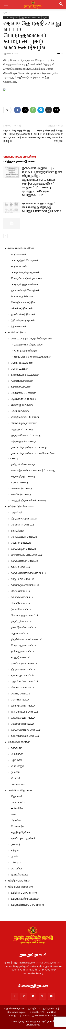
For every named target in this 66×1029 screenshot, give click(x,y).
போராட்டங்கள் (19, 369)
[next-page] (11, 236)
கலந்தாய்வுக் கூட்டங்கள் (25, 375)
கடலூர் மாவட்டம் (20, 657)
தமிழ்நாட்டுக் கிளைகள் (20, 507)
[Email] (56, 110)
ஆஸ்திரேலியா (20, 875)
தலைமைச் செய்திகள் (20, 248)
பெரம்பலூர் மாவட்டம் (23, 645)
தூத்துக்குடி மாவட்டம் (23, 718)
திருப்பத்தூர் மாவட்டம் (23, 549)
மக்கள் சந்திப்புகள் (22, 308)
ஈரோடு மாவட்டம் (20, 603)
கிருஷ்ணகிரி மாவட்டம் (24, 561)
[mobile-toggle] (5, 4)
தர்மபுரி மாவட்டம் (20, 567)
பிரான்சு (16, 820)
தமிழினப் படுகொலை (24, 893)
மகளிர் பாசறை (20, 411)
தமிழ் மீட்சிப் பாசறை (23, 464)
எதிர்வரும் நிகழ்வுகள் (27, 272)
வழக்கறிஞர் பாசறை (23, 476)
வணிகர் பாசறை (21, 494)
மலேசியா (17, 869)
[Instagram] (23, 996)
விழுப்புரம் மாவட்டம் (22, 579)
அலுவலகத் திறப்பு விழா (28, 345)
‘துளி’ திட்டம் (34, 1008)
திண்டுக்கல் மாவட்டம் (23, 627)
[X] (25, 110)
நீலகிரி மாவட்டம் (21, 609)
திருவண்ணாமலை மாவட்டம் (28, 573)
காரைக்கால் (18, 784)
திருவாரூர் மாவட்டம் (23, 669)
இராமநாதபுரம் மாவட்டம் (24, 712)
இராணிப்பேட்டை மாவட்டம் (26, 555)
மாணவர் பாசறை (21, 488)
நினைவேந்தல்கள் (22, 381)
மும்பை (15, 772)
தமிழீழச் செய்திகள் (18, 881)
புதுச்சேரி (16, 513)
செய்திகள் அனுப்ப (16, 1012)
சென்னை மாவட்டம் (22, 525)
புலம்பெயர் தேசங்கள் (20, 790)
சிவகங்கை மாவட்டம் (23, 688)
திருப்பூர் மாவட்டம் (21, 621)
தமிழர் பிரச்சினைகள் (20, 887)
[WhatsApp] (33, 110)
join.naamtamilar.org (33, 973)
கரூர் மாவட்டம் (19, 633)
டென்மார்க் (17, 826)
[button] (61, 4)
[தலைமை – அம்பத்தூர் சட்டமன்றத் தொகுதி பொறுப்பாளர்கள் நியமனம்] (11, 207)
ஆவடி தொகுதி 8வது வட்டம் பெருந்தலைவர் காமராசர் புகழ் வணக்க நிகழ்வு (48, 136)
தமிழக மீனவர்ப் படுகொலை (27, 905)
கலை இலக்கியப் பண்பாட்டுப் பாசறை (33, 470)
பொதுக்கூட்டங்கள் (22, 363)
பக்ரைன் (16, 863)
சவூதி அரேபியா (20, 832)
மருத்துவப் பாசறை (22, 429)
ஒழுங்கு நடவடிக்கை (26, 284)
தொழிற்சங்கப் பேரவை (25, 417)
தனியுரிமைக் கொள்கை (44, 1015)
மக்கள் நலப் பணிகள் (23, 393)
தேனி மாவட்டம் (20, 700)
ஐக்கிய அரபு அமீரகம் (23, 838)
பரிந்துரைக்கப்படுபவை (19, 161)
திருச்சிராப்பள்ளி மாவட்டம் (26, 639)
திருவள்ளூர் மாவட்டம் (30, 17)
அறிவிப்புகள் (19, 266)
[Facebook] (17, 110)
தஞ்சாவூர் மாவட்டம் (22, 676)
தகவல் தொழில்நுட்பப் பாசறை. (29, 447)
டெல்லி (15, 778)
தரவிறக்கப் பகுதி (51, 1008)
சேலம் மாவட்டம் (20, 591)
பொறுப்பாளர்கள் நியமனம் (27, 278)
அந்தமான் (17, 754)
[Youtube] (51, 996)
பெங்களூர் (17, 766)
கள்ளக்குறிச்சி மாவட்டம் (25, 585)
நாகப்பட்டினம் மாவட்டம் (24, 663)
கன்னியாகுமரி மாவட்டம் (25, 736)
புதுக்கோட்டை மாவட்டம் (24, 682)
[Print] (48, 110)
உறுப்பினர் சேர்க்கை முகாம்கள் (32, 357)
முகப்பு (6, 12)
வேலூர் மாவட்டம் (21, 543)
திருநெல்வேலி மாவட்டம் (25, 730)
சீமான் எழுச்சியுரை (22, 296)
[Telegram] (40, 110)
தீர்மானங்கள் (19, 327)
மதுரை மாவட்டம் (20, 694)
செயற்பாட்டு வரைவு (19, 1015)
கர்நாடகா (16, 748)
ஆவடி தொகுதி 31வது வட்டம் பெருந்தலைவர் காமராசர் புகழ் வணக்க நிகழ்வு (18, 136)
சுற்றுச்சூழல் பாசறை (23, 441)
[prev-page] (5, 236)
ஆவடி (45, 17)
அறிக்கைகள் (19, 254)
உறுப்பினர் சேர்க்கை (14, 1008)
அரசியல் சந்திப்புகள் (23, 314)
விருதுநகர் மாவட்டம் (23, 706)
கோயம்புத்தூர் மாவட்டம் (24, 615)
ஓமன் (14, 857)
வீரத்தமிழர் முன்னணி (24, 423)
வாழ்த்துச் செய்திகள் (26, 260)
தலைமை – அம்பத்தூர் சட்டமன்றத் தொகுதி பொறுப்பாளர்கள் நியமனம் (41, 207)
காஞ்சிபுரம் (17, 531)
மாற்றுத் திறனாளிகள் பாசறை (29, 501)
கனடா (14, 814)
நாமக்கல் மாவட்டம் (22, 597)
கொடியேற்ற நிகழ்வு (26, 351)
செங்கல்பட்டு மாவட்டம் (24, 537)
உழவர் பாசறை (19, 482)
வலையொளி (36, 1012)
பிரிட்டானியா (18, 802)
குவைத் (15, 844)
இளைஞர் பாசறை (22, 405)
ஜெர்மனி (16, 796)
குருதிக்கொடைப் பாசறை (26, 435)
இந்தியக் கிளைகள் (18, 742)
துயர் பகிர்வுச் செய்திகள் (25, 290)
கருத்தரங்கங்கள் (20, 387)
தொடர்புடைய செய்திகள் (19, 157)
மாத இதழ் (51, 1012)
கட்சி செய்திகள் (11, 17)
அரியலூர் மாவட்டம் (22, 651)
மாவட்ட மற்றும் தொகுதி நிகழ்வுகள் (31, 339)
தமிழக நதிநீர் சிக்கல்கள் (25, 899)
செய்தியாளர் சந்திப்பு (23, 302)
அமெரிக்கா (17, 808)
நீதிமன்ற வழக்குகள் (23, 320)
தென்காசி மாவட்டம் (22, 724)
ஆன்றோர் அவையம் (23, 399)
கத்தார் (15, 850)
